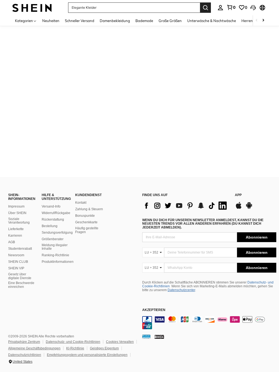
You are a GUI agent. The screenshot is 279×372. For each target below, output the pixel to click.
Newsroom (16, 255)
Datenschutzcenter (181, 290)
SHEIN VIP (16, 268)
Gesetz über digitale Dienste (19, 276)
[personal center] (220, 7)
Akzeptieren (153, 310)
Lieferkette (16, 229)
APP (238, 195)
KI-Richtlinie (75, 348)
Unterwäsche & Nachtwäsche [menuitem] (211, 21)
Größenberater (52, 239)
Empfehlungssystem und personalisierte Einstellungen (87, 355)
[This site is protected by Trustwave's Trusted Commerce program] (146, 337)
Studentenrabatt (20, 249)
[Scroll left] (257, 20)
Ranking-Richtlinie (55, 255)
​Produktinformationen (58, 262)
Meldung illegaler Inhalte (55, 247)
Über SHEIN (17, 213)
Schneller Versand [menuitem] (79, 21)
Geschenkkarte (86, 222)
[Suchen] (205, 7)
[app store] (238, 208)
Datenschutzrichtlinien (24, 355)
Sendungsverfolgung (57, 232)
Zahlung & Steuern (89, 209)
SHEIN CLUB (18, 262)
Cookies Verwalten (120, 342)
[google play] (249, 208)
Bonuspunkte (85, 216)
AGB (11, 242)
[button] (253, 7)
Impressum (16, 206)
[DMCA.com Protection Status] (159, 337)
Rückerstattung (53, 219)
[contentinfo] (209, 322)
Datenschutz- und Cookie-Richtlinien (73, 342)
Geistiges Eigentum (104, 348)
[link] (231, 7)
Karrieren (15, 235)
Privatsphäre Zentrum (24, 342)
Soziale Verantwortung (19, 221)
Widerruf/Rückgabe (56, 213)
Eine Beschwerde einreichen (21, 285)
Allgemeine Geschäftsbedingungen (34, 348)
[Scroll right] (263, 20)
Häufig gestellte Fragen (86, 230)
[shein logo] (32, 7)
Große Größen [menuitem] (170, 21)
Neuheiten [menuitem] (50, 21)
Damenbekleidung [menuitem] (115, 21)
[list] (185, 206)
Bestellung (49, 226)
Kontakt (80, 203)
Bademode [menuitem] (144, 21)
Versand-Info (51, 206)
